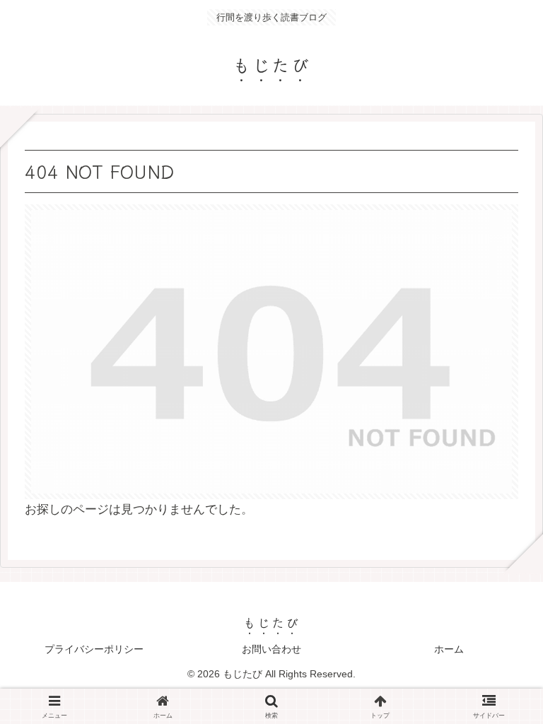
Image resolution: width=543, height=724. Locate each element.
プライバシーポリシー (94, 649)
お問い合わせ (271, 649)
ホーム (449, 649)
